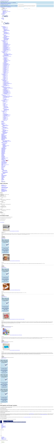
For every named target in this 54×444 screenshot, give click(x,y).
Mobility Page (4, 95)
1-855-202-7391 (3, 14)
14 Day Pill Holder (3, 238)
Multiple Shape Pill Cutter (4, 296)
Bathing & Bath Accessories (4, 190)
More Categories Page (5, 111)
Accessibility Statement (2, 0)
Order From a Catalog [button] (5, 8)
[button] (27, 199)
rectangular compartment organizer (43, 414)
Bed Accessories (3, 191)
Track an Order (3, 13)
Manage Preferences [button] (26, 8)
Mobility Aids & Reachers (4, 188)
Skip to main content (7, 0)
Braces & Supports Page (5, 74)
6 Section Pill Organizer (4, 267)
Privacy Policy (3, 437)
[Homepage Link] (7, 24)
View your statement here (5, 3)
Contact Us (3, 424)
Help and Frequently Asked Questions (6, 11)
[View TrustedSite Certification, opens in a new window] (3, 442)
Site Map (2, 438)
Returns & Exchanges (5, 12)
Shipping (2, 425)
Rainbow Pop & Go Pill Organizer (5, 342)
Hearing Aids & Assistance (4, 185)
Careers (2, 427)
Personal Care (3, 189)
